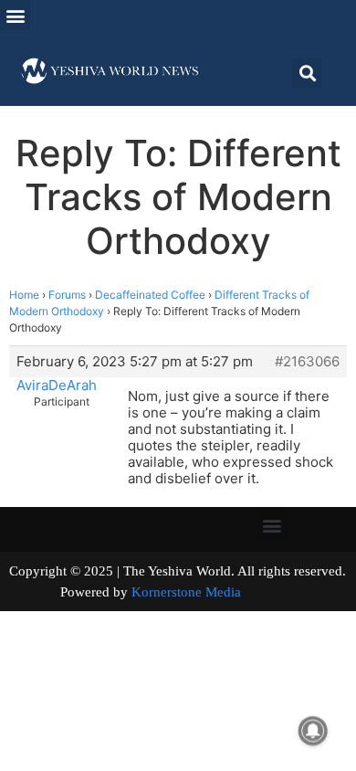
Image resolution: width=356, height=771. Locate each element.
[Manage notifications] (313, 730)
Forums (67, 294)
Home (24, 294)
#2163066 (307, 362)
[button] (15, 15)
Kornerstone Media (186, 592)
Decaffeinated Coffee (150, 294)
